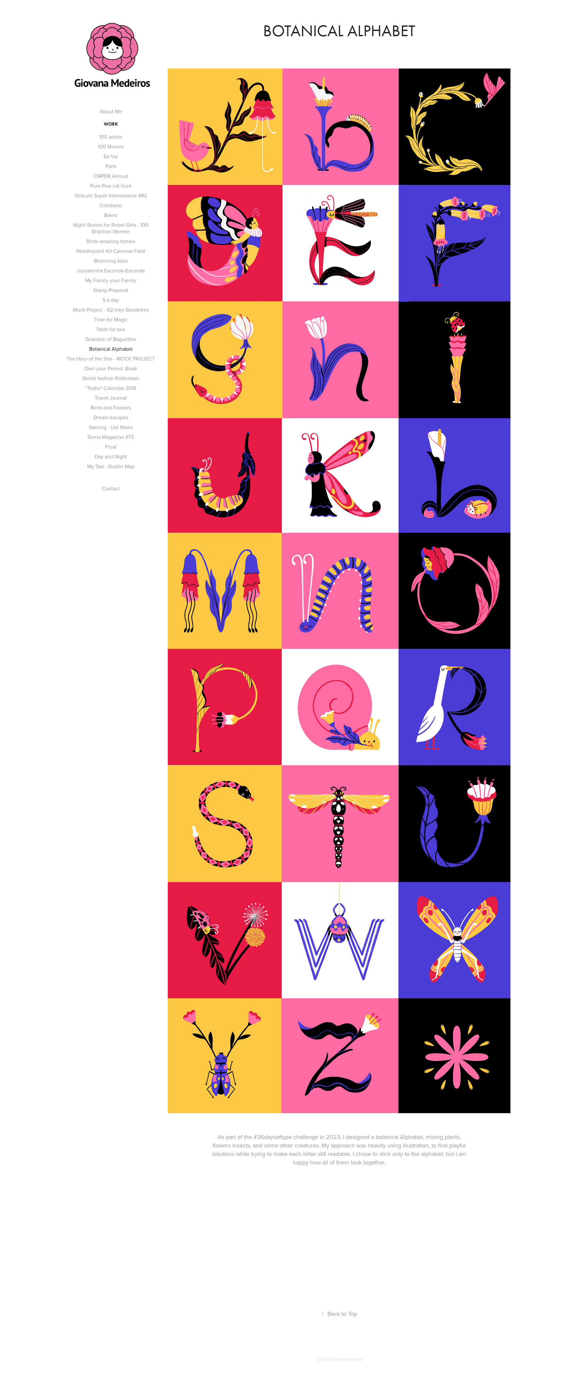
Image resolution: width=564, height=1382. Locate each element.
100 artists (110, 136)
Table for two (110, 329)
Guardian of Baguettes (110, 339)
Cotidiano (111, 205)
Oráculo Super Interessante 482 (111, 195)
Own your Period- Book (110, 368)
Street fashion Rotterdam (110, 378)
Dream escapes (110, 417)
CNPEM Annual (110, 175)
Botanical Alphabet (111, 348)
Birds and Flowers (110, 407)
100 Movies (111, 146)
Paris (110, 166)
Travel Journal (111, 397)
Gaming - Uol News (111, 427)
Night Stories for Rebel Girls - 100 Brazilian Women (111, 228)
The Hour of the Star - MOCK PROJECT (110, 358)
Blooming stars (111, 260)
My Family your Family (110, 280)
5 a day (110, 299)
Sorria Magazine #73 (110, 436)
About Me (111, 111)
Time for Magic (111, 319)
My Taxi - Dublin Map (110, 466)
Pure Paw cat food (110, 185)
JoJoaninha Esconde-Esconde (110, 270)
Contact (111, 488)
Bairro (111, 215)
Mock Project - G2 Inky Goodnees (111, 309)
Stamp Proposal (110, 290)
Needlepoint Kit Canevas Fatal (110, 250)
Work (111, 124)
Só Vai (110, 156)
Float (111, 446)
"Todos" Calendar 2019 (111, 388)
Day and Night (111, 456)
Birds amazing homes (110, 241)
